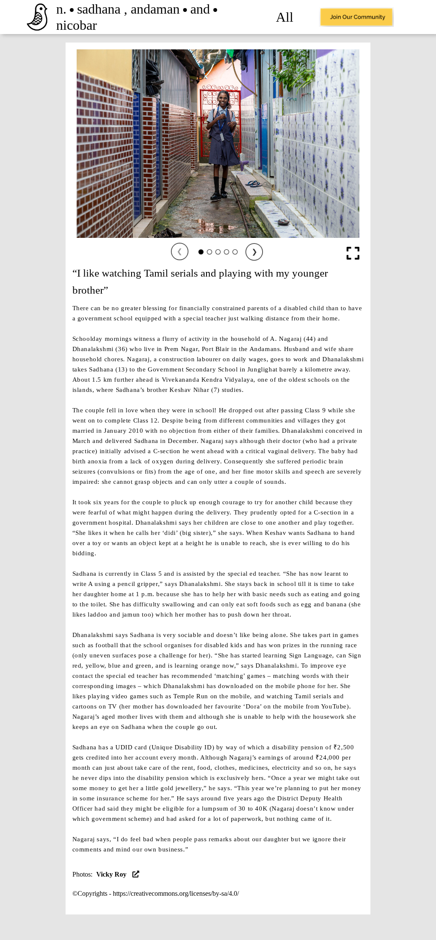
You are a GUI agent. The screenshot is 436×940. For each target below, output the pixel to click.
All (284, 17)
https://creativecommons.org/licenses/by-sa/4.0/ (176, 893)
